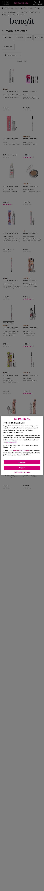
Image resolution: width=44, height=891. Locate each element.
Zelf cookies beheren (22, 472)
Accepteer (22, 462)
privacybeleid (11, 442)
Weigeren (22, 467)
